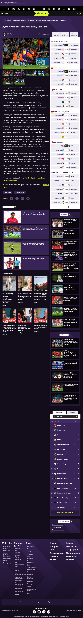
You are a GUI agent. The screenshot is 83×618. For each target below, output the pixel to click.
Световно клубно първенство (19, 590)
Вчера (56, 34)
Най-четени (64, 335)
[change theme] (79, 13)
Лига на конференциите (20, 573)
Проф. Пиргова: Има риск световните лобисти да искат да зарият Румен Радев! (24, 296)
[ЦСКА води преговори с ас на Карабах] (65, 387)
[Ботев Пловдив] (33, 9)
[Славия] (49, 9)
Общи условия (72, 553)
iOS (5, 187)
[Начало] (5, 20)
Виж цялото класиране (64, 512)
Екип (51, 550)
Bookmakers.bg (56, 527)
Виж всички (64, 207)
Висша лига (60, 42)
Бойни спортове (30, 577)
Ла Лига (59, 68)
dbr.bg (4, 305)
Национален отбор (7, 559)
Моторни (30, 574)
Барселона (7, 192)
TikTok (5, 180)
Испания (31, 20)
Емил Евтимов (11, 35)
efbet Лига (6, 546)
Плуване (30, 581)
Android (46, 185)
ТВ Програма (71, 550)
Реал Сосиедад (19, 192)
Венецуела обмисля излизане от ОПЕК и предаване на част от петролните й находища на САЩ (40, 296)
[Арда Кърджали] (28, 9)
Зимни (29, 572)
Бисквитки (70, 556)
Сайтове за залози (57, 525)
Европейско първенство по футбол (19, 584)
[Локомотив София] (74, 9)
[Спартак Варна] (44, 9)
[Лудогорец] (8, 9)
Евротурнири (7, 563)
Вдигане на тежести (30, 561)
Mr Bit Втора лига (63, 173)
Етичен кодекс (56, 553)
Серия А (59, 90)
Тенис (29, 551)
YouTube (41, 178)
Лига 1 (59, 142)
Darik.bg (22, 602)
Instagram (13, 180)
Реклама (69, 560)
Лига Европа (17, 569)
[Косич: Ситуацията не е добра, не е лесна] (65, 278)
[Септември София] (39, 9)
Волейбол (30, 546)
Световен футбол (20, 20)
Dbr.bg (60, 602)
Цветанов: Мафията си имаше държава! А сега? (40, 327)
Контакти (54, 556)
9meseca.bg (35, 602)
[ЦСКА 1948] (23, 9)
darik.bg (20, 302)
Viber (35, 178)
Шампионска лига (19, 565)
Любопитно (71, 546)
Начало (9, 20)
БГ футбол (7, 543)
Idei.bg (48, 602)
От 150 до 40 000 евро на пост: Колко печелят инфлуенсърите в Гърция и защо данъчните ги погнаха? (9, 298)
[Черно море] (54, 9)
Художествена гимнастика (32, 568)
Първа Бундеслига (19, 556)
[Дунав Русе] (64, 9)
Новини (53, 543)
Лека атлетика (30, 557)
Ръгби (29, 593)
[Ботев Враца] (59, 9)
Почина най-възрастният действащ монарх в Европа (24, 328)
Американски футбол (31, 589)
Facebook (28, 178)
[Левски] (13, 9)
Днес (65, 34)
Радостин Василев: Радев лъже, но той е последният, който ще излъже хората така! (9, 328)
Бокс (28, 565)
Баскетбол (30, 549)
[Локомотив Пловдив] (69, 9)
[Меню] (2, 13)
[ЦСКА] (18, 9)
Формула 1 (30, 554)
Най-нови (64, 214)
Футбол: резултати (58, 530)
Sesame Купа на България (6, 554)
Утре (74, 34)
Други (17, 594)
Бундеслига (61, 112)
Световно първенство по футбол (19, 578)
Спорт (29, 543)
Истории (53, 546)
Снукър (29, 584)
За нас (52, 560)
